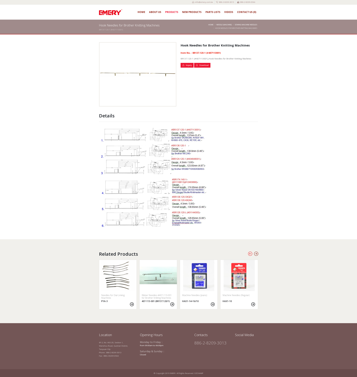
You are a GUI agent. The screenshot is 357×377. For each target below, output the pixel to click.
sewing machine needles (246, 24)
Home (141, 12)
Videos (228, 12)
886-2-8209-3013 (226, 2)
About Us (155, 12)
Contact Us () (246, 12)
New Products (192, 12)
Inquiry (189, 65)
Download (204, 65)
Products (171, 12)
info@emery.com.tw (204, 2)
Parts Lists (212, 12)
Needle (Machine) (224, 24)
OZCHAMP (198, 373)
